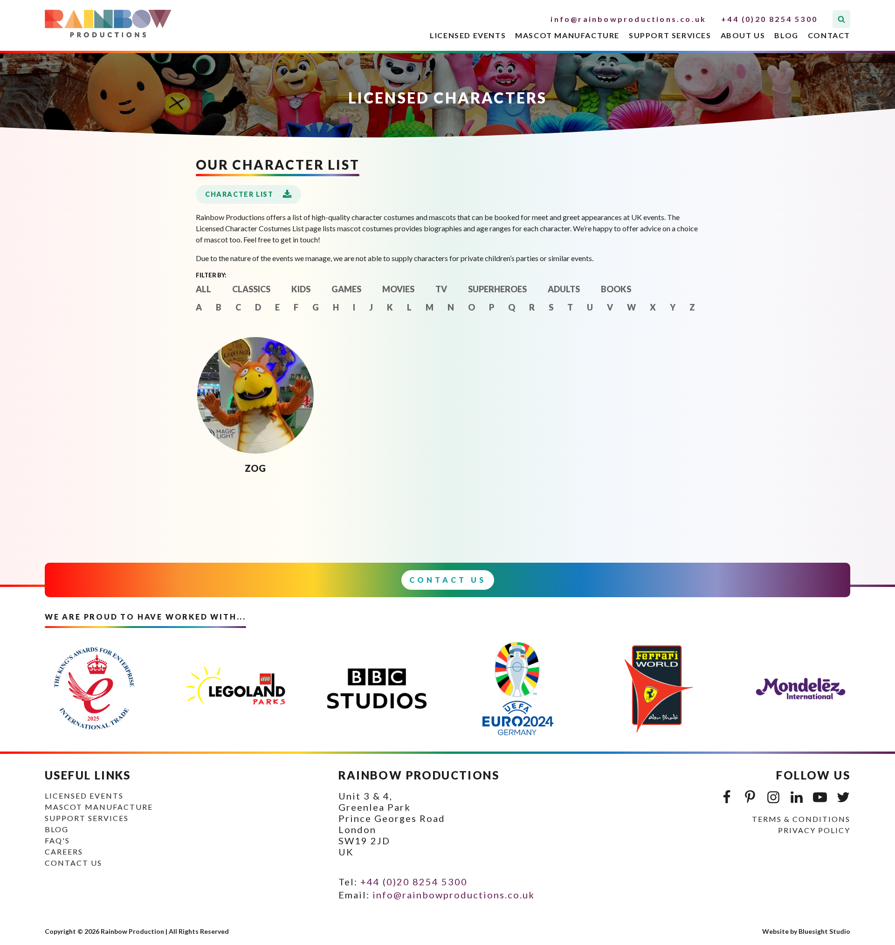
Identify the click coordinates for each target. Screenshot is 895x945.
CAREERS (64, 851)
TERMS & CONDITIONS (801, 818)
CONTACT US (73, 862)
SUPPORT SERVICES (670, 35)
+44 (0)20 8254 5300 (769, 18)
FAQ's (57, 840)
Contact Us (447, 579)
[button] (248, 194)
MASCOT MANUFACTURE (567, 35)
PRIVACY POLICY (814, 830)
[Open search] (841, 19)
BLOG (786, 35)
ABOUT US (743, 35)
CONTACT (829, 35)
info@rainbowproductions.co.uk (628, 18)
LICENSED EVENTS (468, 35)
